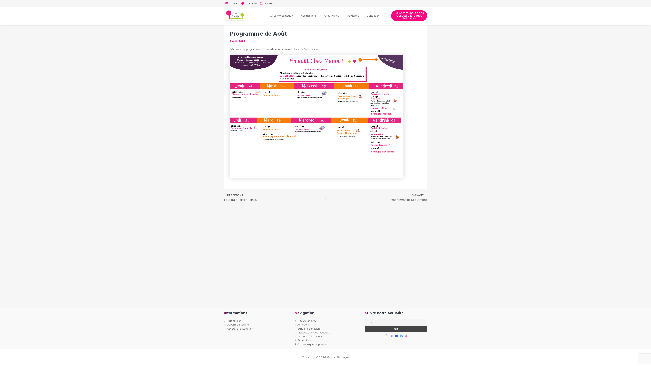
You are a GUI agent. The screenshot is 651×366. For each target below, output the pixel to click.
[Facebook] (386, 336)
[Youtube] (396, 336)
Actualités (353, 15)
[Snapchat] (406, 336)
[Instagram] (391, 336)
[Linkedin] (401, 336)
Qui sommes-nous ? (281, 15)
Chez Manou (331, 15)
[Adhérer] (266, 3)
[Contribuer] (249, 3)
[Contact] (232, 3)
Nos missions (308, 15)
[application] (294, 15)
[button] (409, 15)
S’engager (373, 15)
